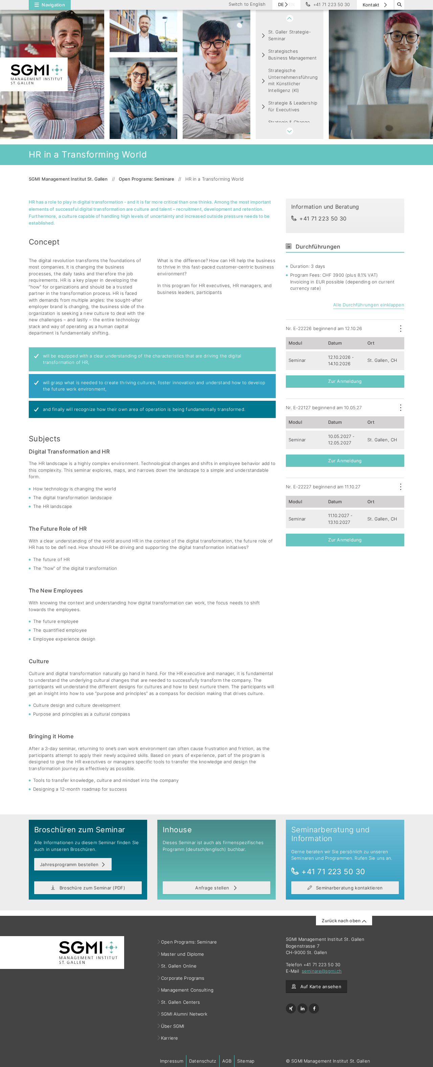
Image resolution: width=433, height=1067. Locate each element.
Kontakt (372, 4)
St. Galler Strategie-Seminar (289, 35)
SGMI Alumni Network (184, 1014)
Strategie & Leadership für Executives (292, 106)
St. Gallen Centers (180, 1002)
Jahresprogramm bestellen (69, 864)
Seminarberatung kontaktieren (349, 887)
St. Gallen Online (179, 966)
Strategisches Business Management (292, 54)
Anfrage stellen (212, 887)
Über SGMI (172, 1026)
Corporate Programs (182, 978)
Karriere (169, 1038)
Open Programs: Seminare (189, 942)
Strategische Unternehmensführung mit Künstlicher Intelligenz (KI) (293, 80)
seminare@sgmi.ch (322, 971)
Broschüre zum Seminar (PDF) (91, 887)
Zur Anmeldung (345, 381)
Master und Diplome (182, 954)
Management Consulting (187, 990)
